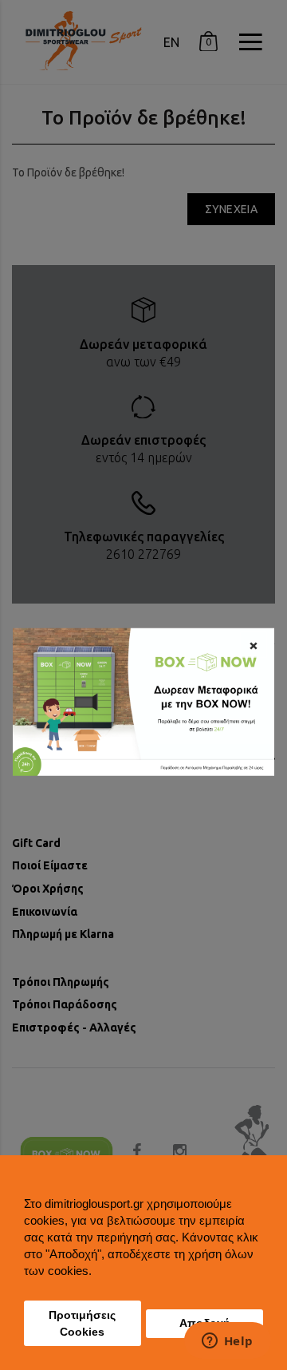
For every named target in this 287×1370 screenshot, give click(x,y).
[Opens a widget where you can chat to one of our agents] (227, 1342)
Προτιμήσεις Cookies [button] (82, 1323)
